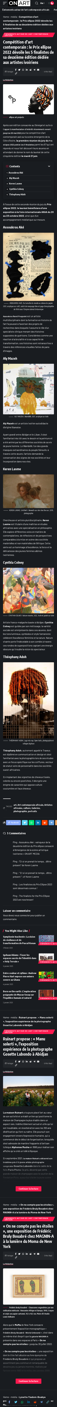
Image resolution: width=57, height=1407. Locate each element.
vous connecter (22, 915)
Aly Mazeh (14, 178)
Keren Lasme (15, 183)
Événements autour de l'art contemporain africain (26, 35)
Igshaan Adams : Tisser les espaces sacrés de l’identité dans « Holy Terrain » (19, 958)
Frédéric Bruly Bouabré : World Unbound (21, 1333)
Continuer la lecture (28, 1188)
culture (27, 808)
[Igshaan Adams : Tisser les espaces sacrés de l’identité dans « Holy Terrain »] (46, 957)
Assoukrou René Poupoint (15, 316)
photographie (20, 811)
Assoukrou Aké (16, 172)
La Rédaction (8, 80)
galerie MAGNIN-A (39, 1336)
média (14, 16)
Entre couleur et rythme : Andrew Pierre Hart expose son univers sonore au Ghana (19, 976)
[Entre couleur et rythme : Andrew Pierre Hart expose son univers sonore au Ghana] (46, 976)
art (15, 805)
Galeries (36, 808)
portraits (32, 811)
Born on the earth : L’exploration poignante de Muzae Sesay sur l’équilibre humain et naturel (19, 994)
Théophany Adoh (17, 194)
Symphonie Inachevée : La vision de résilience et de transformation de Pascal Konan (19, 940)
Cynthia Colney (16, 189)
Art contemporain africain (30, 805)
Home (6, 16)
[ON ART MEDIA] (19, 3)
